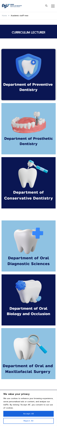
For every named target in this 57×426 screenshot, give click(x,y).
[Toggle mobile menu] (53, 6)
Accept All (28, 413)
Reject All (28, 420)
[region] (28, 408)
